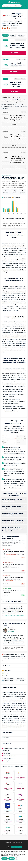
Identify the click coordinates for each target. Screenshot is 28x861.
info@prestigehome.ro (9, 756)
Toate (5, 35)
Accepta (4, 858)
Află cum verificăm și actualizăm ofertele (13, 616)
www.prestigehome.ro (9, 758)
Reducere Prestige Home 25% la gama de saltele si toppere (17, 65)
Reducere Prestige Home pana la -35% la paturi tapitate (17, 84)
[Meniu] (25, 6)
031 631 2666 (7, 753)
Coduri (13, 35)
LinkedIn (12, 631)
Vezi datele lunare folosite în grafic (13, 218)
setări (18, 855)
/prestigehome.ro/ (8, 761)
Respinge (12, 858)
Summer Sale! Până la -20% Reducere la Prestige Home (17, 118)
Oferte (20, 35)
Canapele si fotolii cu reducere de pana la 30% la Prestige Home (17, 46)
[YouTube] (8, 847)
